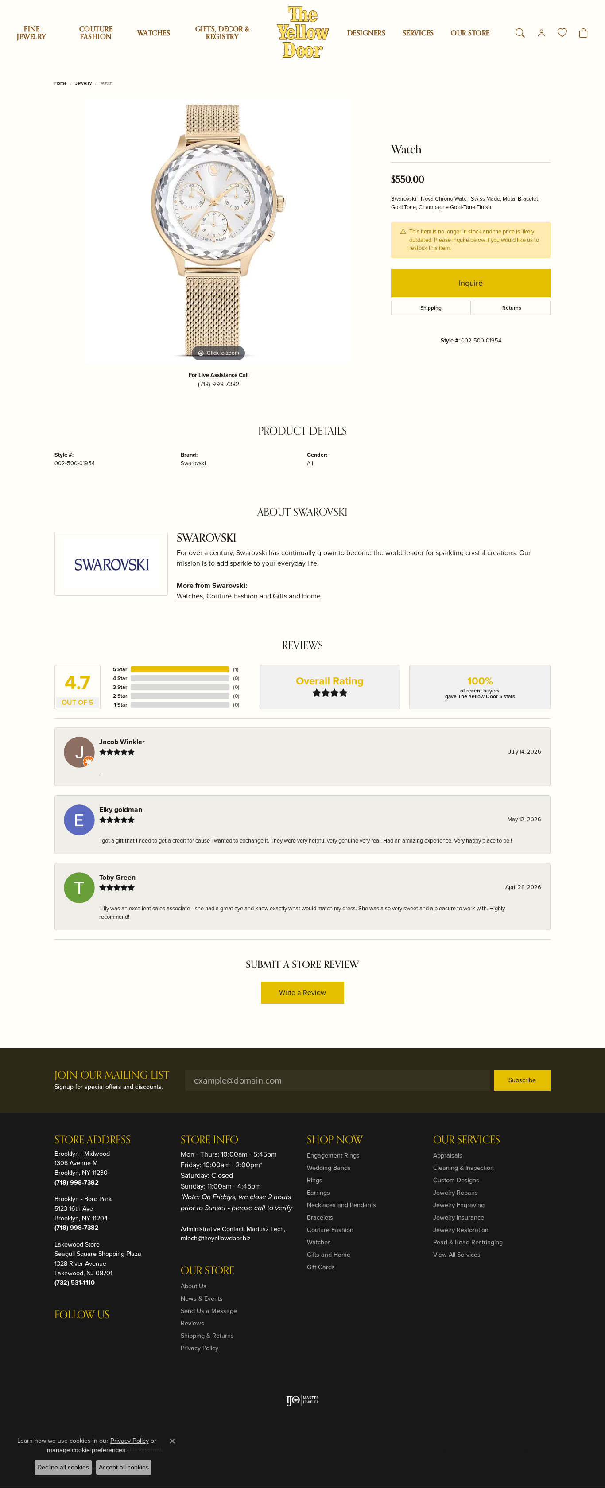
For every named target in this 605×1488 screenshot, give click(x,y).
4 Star (120, 678)
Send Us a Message (209, 1311)
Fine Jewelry (31, 33)
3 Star (120, 687)
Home (60, 83)
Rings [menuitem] (314, 1180)
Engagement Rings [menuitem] (333, 1155)
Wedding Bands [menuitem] (329, 1168)
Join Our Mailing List (111, 1075)
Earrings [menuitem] (318, 1192)
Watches (153, 33)
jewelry (83, 83)
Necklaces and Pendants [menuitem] (341, 1205)
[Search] (520, 33)
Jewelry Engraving (459, 1205)
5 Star (120, 669)
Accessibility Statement (517, 1449)
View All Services (457, 1254)
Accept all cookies (124, 1467)
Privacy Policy (199, 1348)
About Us (193, 1286)
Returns (511, 308)
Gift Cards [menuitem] (321, 1267)
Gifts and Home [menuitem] (328, 1254)
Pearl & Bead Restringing (468, 1242)
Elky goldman (120, 809)
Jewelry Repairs (455, 1192)
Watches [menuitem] (319, 1242)
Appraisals (447, 1155)
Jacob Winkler (122, 742)
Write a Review (302, 992)
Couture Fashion (95, 33)
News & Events (202, 1298)
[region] (218, 231)
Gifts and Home (297, 596)
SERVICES (418, 33)
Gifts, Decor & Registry (222, 33)
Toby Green (117, 877)
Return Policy (367, 1449)
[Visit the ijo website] (302, 1400)
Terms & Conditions (457, 1449)
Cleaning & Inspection (463, 1168)
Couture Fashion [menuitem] (330, 1230)
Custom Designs (456, 1180)
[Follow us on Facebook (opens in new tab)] (84, 1333)
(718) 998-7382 (218, 384)
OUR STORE (470, 33)
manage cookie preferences (86, 1449)
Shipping (431, 308)
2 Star (120, 696)
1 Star (120, 705)
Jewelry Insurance (458, 1217)
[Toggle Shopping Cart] (583, 33)
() (236, 669)
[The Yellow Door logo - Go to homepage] (302, 32)
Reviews (192, 1323)
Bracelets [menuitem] (320, 1217)
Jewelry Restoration (461, 1230)
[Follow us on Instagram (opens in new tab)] (63, 1333)
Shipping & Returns (207, 1335)
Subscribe (522, 1080)
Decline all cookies (63, 1467)
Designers (366, 33)
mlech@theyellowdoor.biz (216, 1238)
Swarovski (193, 463)
